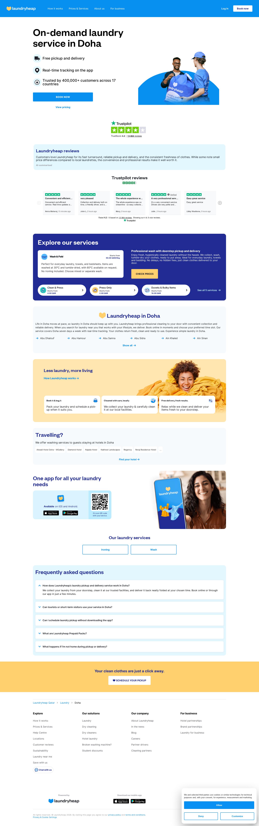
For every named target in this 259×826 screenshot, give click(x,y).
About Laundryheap (142, 720)
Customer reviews (43, 744)
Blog (133, 732)
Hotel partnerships (191, 720)
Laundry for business (192, 732)
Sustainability (40, 750)
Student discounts (92, 750)
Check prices (144, 273)
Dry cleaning (89, 726)
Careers (135, 738)
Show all (127, 345)
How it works (55, 8)
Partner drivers (139, 744)
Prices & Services (78, 8)
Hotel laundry (89, 738)
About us (99, 8)
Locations (38, 738)
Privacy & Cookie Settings (45, 817)
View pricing (63, 107)
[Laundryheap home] (21, 8)
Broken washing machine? (97, 744)
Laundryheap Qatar (44, 702)
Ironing (105, 549)
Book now (243, 8)
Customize (237, 816)
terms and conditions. (135, 815)
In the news (137, 726)
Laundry (64, 702)
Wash (153, 549)
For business (117, 8)
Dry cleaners (89, 732)
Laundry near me (42, 756)
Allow (219, 805)
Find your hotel (128, 459)
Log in (224, 8)
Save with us (40, 762)
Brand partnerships (191, 726)
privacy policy (114, 815)
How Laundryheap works (60, 378)
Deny (201, 816)
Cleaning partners (141, 750)
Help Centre (40, 732)
